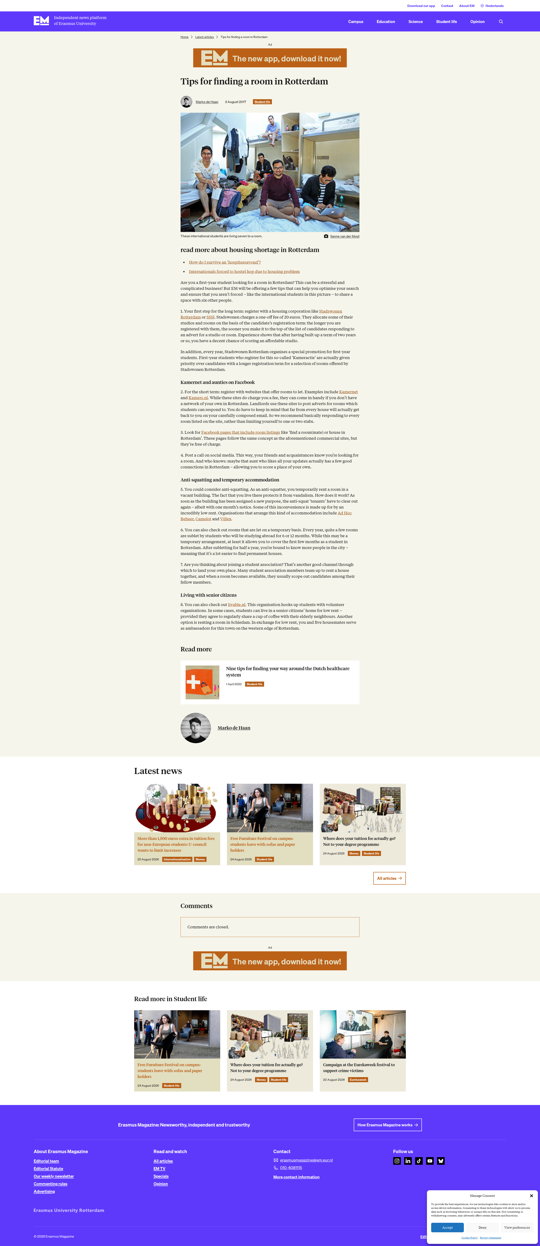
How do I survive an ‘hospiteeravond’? (225, 262)
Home (185, 37)
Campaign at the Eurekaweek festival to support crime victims (359, 1067)
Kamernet (348, 391)
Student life (262, 101)
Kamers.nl (198, 397)
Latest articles (204, 37)
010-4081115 (291, 1168)
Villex (225, 519)
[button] (531, 1196)
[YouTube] (430, 1161)
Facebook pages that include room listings (240, 432)
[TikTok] (419, 1161)
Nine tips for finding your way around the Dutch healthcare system (288, 672)
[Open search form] (501, 21)
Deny (482, 1228)
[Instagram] (397, 1161)
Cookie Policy (470, 1237)
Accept (447, 1228)
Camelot (203, 519)
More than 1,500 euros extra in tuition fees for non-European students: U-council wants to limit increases (176, 844)
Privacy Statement (490, 1237)
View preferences (517, 1228)
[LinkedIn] (408, 1161)
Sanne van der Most (344, 236)
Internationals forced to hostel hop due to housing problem (244, 271)
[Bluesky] (441, 1161)
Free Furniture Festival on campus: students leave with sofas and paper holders (262, 844)
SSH (211, 317)
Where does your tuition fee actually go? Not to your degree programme (359, 841)
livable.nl (237, 604)
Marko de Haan (207, 101)
